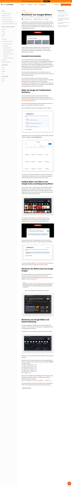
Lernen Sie (30, 4)
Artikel (24, 10)
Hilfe (36, 4)
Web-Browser (4, 60)
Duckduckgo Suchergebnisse (8, 49)
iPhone (3, 31)
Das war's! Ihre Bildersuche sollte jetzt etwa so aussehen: (37, 290)
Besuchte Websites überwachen (8, 21)
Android (3, 33)
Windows (3, 35)
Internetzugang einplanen (7, 19)
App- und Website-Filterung (7, 41)
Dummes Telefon (5, 76)
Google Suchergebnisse (7, 43)
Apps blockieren (5, 64)
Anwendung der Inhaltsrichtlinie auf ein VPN (8, 23)
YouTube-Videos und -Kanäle (8, 53)
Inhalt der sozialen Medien (8, 57)
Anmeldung (56, 4)
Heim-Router (4, 29)
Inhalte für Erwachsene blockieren (8, 26)
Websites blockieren (5, 15)
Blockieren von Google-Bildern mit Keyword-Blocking (63, 26)
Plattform (23, 4)
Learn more (46, 1)
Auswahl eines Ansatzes (62, 12)
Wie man (3, 11)
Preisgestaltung (42, 4)
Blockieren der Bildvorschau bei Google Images (64, 23)
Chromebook (4, 39)
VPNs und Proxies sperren (7, 17)
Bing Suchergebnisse (7, 47)
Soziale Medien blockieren (7, 13)
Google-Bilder (5, 45)
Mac (2, 37)
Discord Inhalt (6, 55)
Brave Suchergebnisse (7, 51)
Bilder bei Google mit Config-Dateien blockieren (63, 15)
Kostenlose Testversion (66, 4)
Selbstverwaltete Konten (6, 62)
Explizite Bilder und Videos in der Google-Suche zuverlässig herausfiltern (63, 19)
